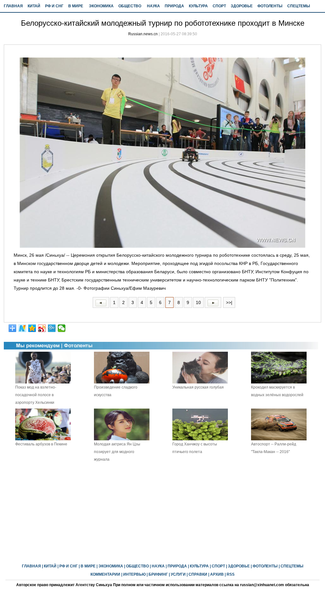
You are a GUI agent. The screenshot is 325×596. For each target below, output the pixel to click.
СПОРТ (219, 6)
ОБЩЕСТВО (129, 6)
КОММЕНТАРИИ (105, 574)
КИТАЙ (34, 6)
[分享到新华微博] (22, 328)
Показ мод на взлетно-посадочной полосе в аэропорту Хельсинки (35, 395)
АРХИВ (217, 574)
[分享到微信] (62, 328)
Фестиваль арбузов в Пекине (41, 444)
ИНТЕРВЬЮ (134, 574)
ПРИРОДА (174, 6)
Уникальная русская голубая (198, 387)
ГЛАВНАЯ (13, 6)
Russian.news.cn (143, 34)
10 (198, 302)
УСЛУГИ (178, 574)
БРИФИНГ (158, 574)
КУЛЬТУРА (198, 6)
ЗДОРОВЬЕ (242, 6)
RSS (231, 574)
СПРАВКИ (198, 574)
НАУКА (153, 6)
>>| (229, 302)
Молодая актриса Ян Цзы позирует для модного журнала (117, 452)
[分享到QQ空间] (32, 328)
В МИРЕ (75, 6)
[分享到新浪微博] (42, 328)
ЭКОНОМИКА (101, 6)
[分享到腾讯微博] (52, 328)
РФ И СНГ (54, 6)
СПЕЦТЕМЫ (298, 6)
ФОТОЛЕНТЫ (269, 6)
